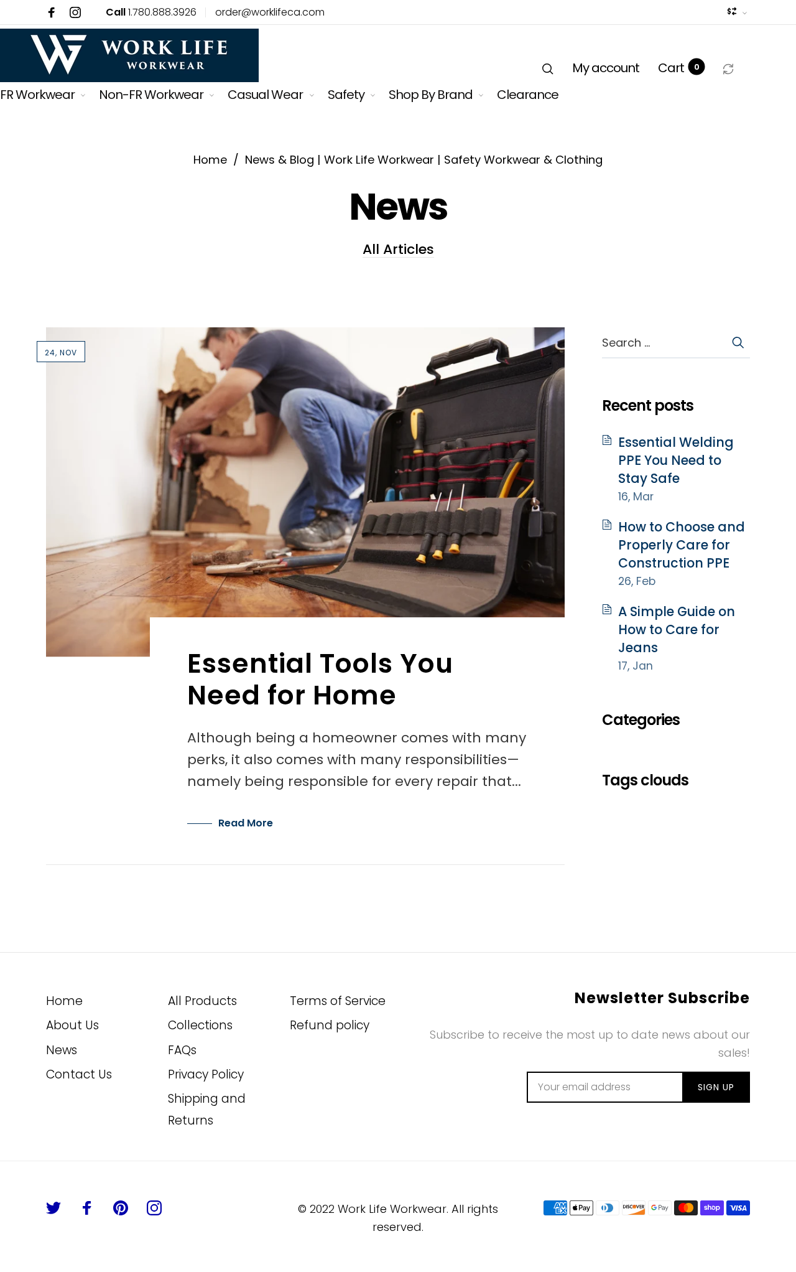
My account (605, 68)
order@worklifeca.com (270, 12)
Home (64, 1001)
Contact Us (79, 1074)
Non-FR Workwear (151, 94)
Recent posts (647, 405)
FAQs (182, 1050)
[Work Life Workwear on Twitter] (53, 1207)
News (61, 1050)
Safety (346, 94)
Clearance (527, 94)
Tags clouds (645, 780)
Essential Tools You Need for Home (320, 679)
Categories (641, 719)
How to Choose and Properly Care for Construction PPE (681, 545)
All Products (202, 1001)
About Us (72, 1025)
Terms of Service (338, 1001)
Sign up (716, 1087)
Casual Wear (265, 94)
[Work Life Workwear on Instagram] (75, 12)
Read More (245, 823)
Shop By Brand (431, 94)
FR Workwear (37, 94)
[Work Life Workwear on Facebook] (51, 12)
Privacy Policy (206, 1074)
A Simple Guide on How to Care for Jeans (676, 630)
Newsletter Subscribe (662, 998)
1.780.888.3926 (151, 12)
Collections (200, 1025)
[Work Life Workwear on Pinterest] (120, 1207)
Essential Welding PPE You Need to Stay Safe (676, 460)
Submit (737, 342)
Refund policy (329, 1025)
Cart (678, 68)
